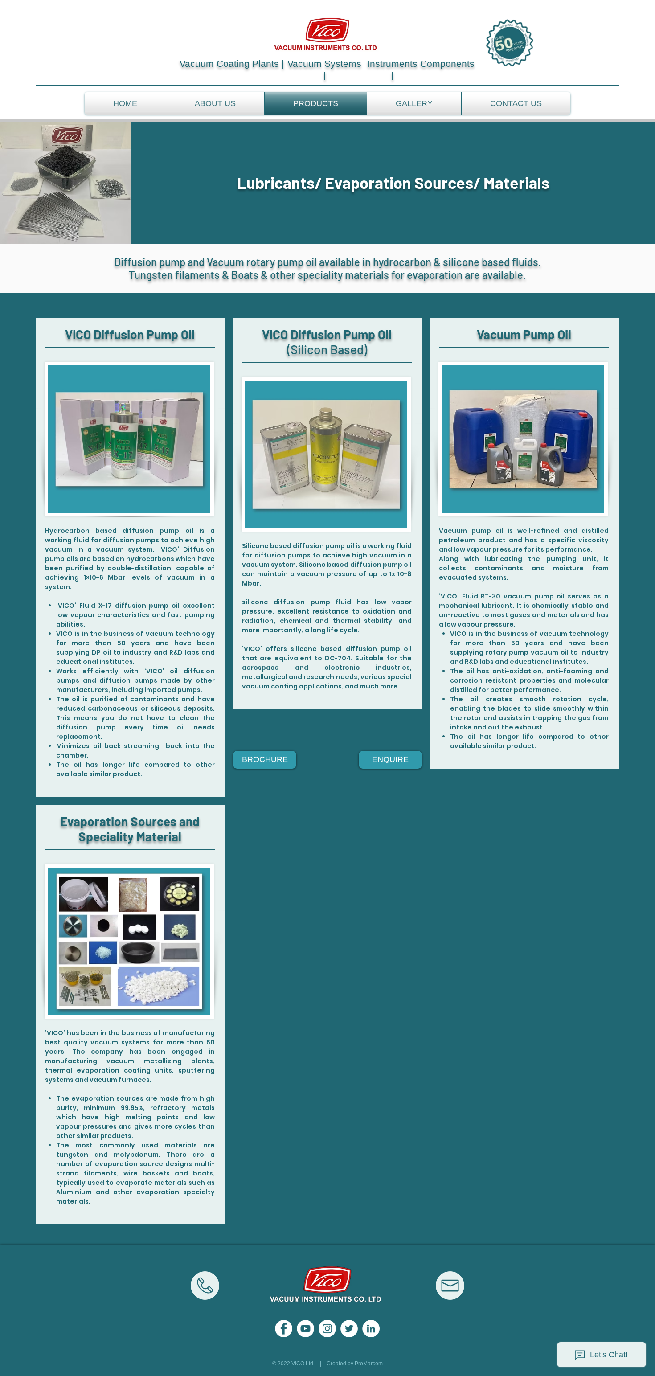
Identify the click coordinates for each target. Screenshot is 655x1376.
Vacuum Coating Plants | (232, 63)
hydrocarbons (150, 558)
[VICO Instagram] (327, 1328)
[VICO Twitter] (349, 1328)
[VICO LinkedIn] (371, 1328)
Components (447, 63)
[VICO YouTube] (305, 1328)
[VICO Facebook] (283, 1328)
